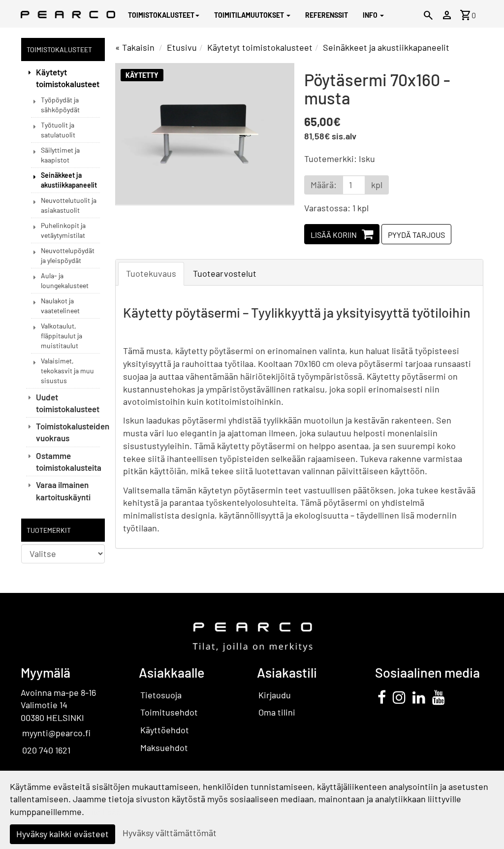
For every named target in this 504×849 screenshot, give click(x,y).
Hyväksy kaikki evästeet (62, 833)
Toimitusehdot (169, 712)
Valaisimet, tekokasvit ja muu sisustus (67, 371)
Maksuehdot (164, 747)
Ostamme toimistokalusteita (68, 461)
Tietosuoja (161, 694)
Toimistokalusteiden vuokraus (68, 432)
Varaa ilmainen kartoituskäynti (63, 490)
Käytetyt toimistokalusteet (67, 78)
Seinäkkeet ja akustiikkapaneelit (69, 180)
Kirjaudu (274, 694)
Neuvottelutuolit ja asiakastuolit (68, 205)
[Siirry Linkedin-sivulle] (418, 697)
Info (371, 15)
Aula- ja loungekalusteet (65, 280)
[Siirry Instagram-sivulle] (399, 697)
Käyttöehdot (164, 729)
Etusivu (182, 47)
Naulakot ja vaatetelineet (60, 305)
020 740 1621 (46, 750)
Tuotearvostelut (224, 273)
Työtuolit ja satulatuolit (58, 130)
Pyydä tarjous (416, 234)
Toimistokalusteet (161, 15)
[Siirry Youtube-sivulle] (438, 697)
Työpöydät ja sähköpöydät (60, 105)
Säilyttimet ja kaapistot (60, 155)
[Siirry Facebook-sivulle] (382, 697)
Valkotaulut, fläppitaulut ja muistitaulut (61, 336)
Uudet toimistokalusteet (67, 403)
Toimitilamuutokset (249, 15)
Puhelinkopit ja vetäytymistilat (63, 230)
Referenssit (326, 15)
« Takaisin (135, 47)
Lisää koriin (334, 234)
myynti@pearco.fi (56, 732)
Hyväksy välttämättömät (170, 832)
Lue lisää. (104, 811)
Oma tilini (276, 712)
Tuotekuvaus (151, 273)
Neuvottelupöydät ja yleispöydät (67, 255)
